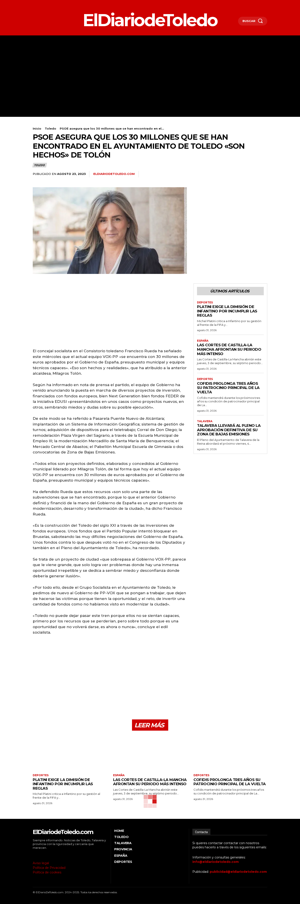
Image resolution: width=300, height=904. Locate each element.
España (202, 340)
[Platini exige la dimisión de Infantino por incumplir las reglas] (70, 752)
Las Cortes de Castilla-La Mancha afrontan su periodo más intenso (229, 349)
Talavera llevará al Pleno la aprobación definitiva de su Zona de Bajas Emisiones (228, 429)
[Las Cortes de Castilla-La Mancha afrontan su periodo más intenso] (150, 752)
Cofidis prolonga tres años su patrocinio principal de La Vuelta (228, 387)
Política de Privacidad (49, 868)
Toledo (50, 128)
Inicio (37, 128)
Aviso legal (41, 863)
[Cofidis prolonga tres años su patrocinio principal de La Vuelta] (230, 752)
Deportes (205, 302)
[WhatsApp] (252, 174)
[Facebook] (33, 3)
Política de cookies (47, 872)
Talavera (204, 421)
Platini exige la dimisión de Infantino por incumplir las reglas (227, 310)
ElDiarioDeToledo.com (114, 174)
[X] (47, 3)
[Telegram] (262, 174)
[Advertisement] (150, 68)
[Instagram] (40, 3)
